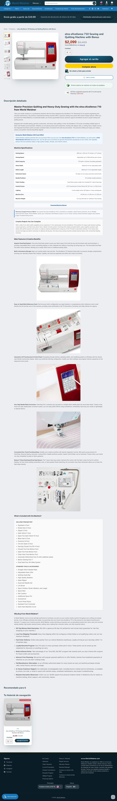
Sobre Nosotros (47, 764)
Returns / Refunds (64, 758)
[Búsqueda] (94, 3)
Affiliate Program (47, 776)
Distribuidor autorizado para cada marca (97, 17)
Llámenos (105, 9)
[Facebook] (89, 9)
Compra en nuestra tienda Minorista (67, 776)
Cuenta (106, 3)
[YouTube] (98, 9)
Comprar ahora (89, 67)
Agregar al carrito (89, 59)
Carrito (112, 3)
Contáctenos (49, 9)
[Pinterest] (92, 9)
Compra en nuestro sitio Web (66, 771)
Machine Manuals (64, 767)
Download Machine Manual (59, 205)
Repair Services (64, 761)
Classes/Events (37, 9)
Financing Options (47, 778)
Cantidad (68, 48)
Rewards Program (47, 773)
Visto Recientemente (78, 9)
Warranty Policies (64, 764)
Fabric (17, 9)
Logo (16, 3)
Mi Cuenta (45, 758)
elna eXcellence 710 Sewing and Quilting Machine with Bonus (18, 721)
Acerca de (26, 9)
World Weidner (61, 797)
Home (5, 29)
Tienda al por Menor (61, 9)
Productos (12, 29)
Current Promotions (48, 767)
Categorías (7, 9)
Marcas (36, 3)
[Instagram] (95, 9)
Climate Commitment (48, 770)
